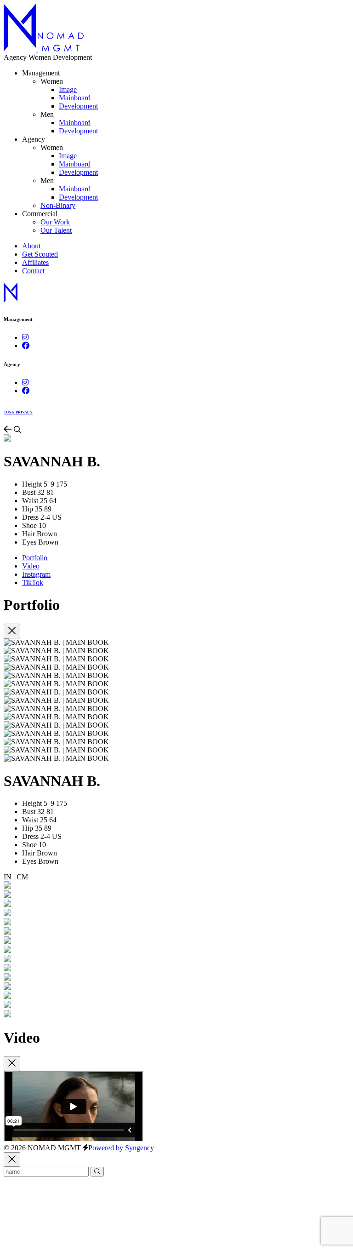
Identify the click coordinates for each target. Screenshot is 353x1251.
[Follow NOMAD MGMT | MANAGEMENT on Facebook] (25, 346)
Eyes (29, 542)
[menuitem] (68, 89)
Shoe (29, 525)
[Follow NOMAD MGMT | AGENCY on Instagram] (25, 382)
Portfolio (34, 558)
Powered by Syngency (121, 1148)
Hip (27, 509)
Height (32, 484)
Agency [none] (33, 139)
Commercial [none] (39, 214)
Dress (30, 517)
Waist (30, 501)
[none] (51, 81)
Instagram (36, 574)
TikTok (32, 582)
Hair (28, 534)
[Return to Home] (44, 49)
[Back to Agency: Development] (9, 430)
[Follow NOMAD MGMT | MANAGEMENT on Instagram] (25, 337)
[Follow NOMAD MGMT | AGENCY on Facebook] (25, 391)
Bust (28, 492)
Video (31, 566)
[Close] (12, 631)
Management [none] (41, 73)
